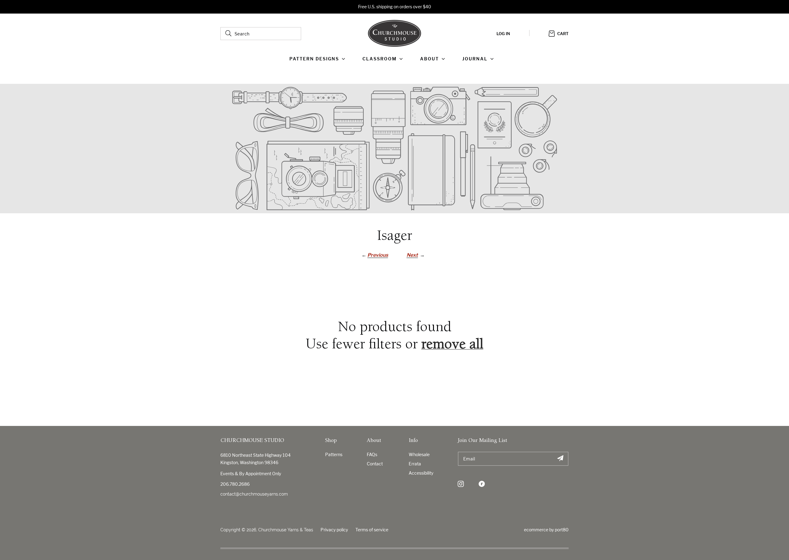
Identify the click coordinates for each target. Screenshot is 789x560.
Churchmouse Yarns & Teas (285, 529)
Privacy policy (334, 529)
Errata (415, 463)
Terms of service (371, 529)
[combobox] (261, 33)
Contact (375, 463)
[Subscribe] (560, 459)
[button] (318, 59)
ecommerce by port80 (546, 529)
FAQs (372, 454)
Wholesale (419, 454)
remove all (452, 345)
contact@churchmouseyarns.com (254, 494)
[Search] (228, 33)
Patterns (333, 454)
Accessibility (421, 473)
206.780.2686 (235, 484)
